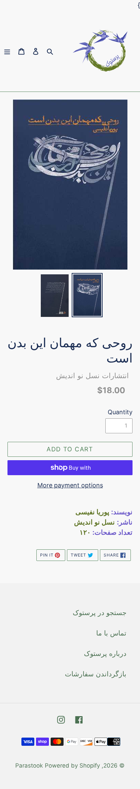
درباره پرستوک (105, 653)
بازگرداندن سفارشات (95, 674)
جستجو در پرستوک (99, 613)
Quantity (120, 412)
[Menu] (7, 51)
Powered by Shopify (72, 765)
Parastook (29, 765)
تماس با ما (111, 633)
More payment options (70, 485)
